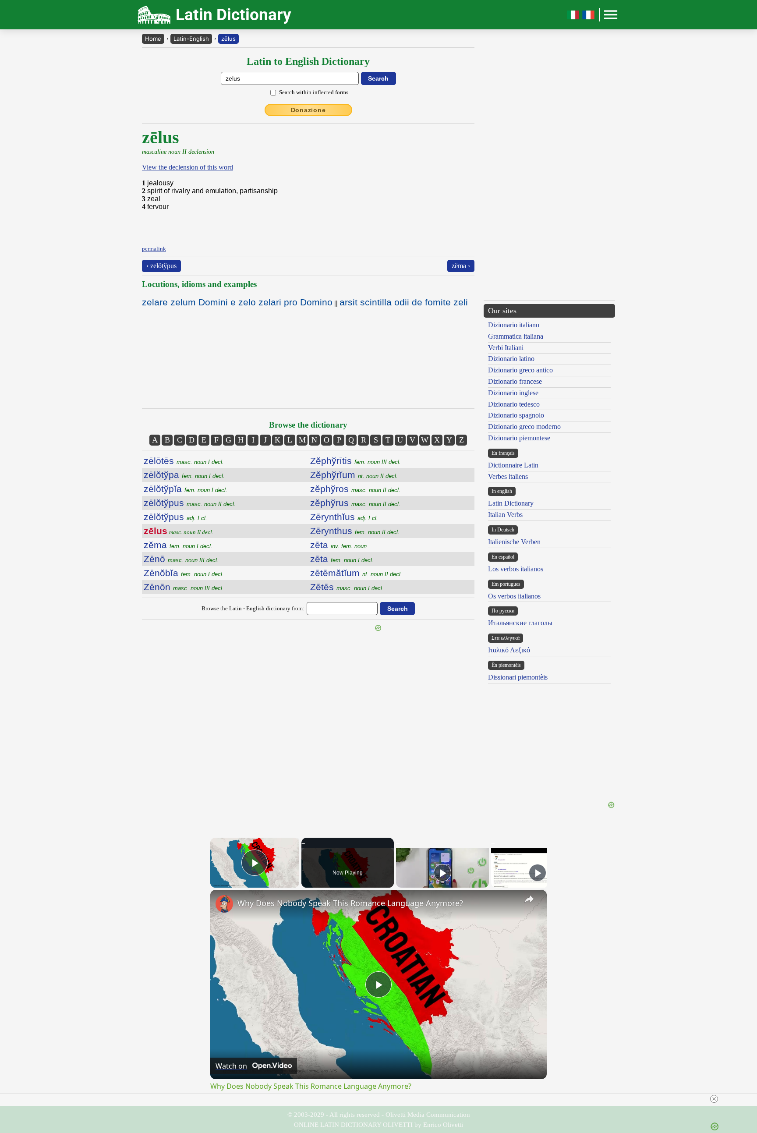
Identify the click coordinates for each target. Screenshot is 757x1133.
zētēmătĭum (356, 573)
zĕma (178, 545)
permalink (154, 248)
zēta (338, 545)
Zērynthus (355, 531)
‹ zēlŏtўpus (161, 265)
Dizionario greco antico (520, 370)
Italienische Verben (514, 541)
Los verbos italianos (515, 569)
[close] (714, 1099)
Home (153, 38)
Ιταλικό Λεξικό (509, 650)
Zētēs (347, 587)
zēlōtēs (184, 461)
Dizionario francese (515, 381)
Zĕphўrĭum (354, 475)
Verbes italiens (508, 476)
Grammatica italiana (515, 336)
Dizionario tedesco (514, 404)
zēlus (228, 38)
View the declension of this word (187, 167)
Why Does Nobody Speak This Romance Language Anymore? (350, 903)
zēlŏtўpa (184, 475)
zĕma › (461, 265)
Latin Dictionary (511, 503)
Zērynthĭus (344, 517)
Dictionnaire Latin (513, 465)
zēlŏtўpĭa (185, 489)
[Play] (442, 873)
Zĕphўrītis (355, 461)
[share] (529, 899)
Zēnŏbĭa (184, 573)
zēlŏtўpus (190, 503)
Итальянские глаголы (520, 623)
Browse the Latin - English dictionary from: (253, 608)
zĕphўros (355, 489)
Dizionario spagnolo (516, 415)
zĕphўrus (355, 503)
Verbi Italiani (506, 347)
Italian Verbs (505, 514)
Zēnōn (184, 587)
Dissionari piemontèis (518, 677)
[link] (224, 904)
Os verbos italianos (514, 596)
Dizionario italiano (513, 325)
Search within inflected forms (313, 92)
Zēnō (181, 559)
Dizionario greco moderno (524, 426)
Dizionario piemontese (519, 438)
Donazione (308, 109)
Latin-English (191, 38)
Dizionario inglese (513, 393)
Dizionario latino (511, 358)
